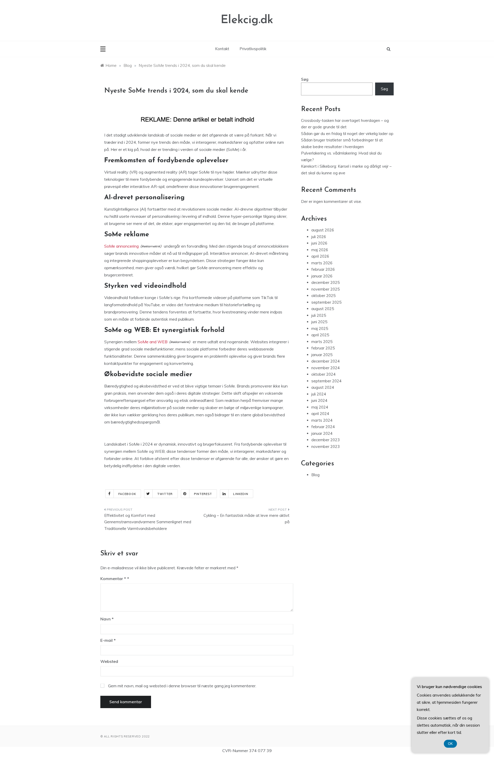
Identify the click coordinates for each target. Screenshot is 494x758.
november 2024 (325, 367)
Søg (304, 79)
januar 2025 (321, 354)
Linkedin (240, 494)
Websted (109, 661)
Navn (107, 618)
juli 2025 (318, 315)
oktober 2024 (323, 374)
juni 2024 (319, 400)
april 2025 (320, 334)
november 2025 (325, 289)
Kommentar (113, 578)
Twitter (165, 494)
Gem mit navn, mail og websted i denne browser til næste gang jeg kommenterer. (182, 685)
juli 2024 (318, 394)
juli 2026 (318, 236)
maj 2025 (319, 328)
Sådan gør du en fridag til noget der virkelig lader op (347, 133)
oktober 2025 (323, 295)
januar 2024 (321, 433)
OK (450, 744)
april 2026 (320, 256)
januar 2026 (321, 276)
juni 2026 (319, 243)
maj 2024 (319, 407)
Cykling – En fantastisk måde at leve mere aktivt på (246, 519)
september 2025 (326, 302)
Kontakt (222, 48)
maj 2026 (319, 249)
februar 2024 (323, 426)
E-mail (108, 640)
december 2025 (325, 282)
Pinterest (203, 494)
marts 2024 (321, 420)
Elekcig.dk (247, 20)
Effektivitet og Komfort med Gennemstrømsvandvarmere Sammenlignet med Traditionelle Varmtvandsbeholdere (147, 522)
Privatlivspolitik (253, 48)
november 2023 (325, 446)
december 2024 (325, 361)
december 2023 (325, 439)
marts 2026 (321, 262)
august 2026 (322, 230)
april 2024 (320, 413)
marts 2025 (321, 341)
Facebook (127, 494)
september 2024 (326, 380)
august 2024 (322, 387)
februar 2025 (323, 348)
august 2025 (322, 308)
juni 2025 (319, 321)
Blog (315, 474)
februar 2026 (323, 269)
